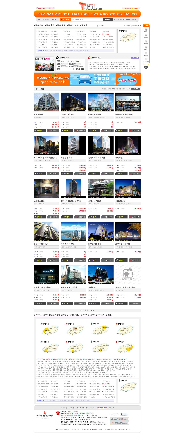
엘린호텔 (91, 287)
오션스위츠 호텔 (67, 244)
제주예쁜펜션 (55, 37)
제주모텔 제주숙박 (108, 39)
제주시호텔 (106, 34)
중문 (84, 50)
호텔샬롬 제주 (66, 158)
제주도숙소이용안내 (108, 47)
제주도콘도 (93, 31)
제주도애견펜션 (81, 37)
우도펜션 (92, 47)
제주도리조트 (81, 31)
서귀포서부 (79, 50)
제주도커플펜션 (42, 42)
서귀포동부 (71, 50)
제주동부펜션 (55, 47)
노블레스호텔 (39, 201)
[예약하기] (40, 131)
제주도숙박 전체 (42, 31)
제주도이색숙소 (81, 39)
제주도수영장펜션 (95, 42)
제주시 (47, 50)
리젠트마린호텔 (94, 114)
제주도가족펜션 (55, 39)
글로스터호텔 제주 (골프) (125, 287)
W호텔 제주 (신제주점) (43, 287)
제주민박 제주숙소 (108, 44)
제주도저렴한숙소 (95, 39)
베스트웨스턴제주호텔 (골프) (45, 158)
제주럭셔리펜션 (94, 37)
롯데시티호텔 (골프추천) (71, 201)
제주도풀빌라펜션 (43, 37)
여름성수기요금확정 (43, 34)
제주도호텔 (67, 31)
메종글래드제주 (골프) (124, 114)
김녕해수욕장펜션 (82, 47)
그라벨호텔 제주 (67, 114)
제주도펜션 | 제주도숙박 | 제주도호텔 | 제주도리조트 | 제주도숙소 (61, 25)
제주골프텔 (106, 31)
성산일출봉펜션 (81, 44)
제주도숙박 (130, 26)
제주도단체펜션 (81, 42)
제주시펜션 (54, 44)
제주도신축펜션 (42, 47)
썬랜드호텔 (38, 114)
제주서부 (58, 50)
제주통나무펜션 (68, 39)
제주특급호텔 (55, 34)
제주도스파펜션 (42, 39)
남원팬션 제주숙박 (108, 37)
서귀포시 (64, 50)
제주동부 (52, 50)
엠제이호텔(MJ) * (41, 244)
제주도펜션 (54, 31)
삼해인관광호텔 (94, 201)
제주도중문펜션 (68, 44)
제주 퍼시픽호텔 (94, 244)
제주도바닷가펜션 (69, 37)
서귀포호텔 (67, 34)
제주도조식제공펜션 (69, 42)
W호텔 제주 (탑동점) (69, 287)
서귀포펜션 (41, 44)
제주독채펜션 (55, 42)
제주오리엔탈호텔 (122, 244)
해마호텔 (119, 158)
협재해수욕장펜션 (95, 44)
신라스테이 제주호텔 (96, 158)
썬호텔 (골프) (120, 201)
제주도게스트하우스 (108, 42)
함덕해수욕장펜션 (69, 47)
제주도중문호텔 (81, 34)
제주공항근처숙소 (95, 34)
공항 (88, 50)
